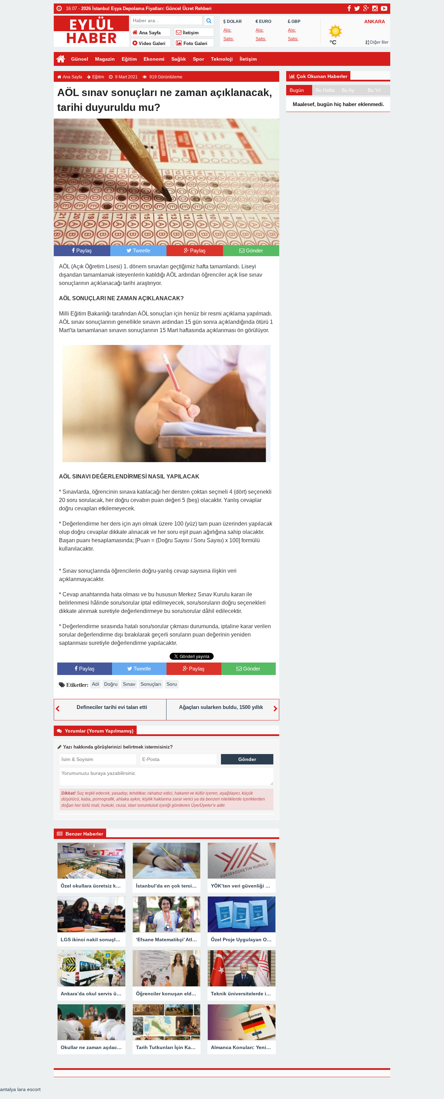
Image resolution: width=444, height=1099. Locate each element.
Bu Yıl (374, 90)
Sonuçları (150, 684)
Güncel (79, 59)
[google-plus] (366, 8)
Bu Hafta (325, 90)
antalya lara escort (20, 1089)
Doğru (111, 684)
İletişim (190, 33)
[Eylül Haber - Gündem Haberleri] (91, 30)
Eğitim (129, 59)
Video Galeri (151, 43)
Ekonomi (154, 59)
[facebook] (349, 8)
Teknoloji (222, 59)
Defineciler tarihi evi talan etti (112, 707)
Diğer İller (378, 42)
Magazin (105, 59)
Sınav (129, 684)
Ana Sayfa (149, 33)
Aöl (95, 684)
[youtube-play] (384, 8)
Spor (198, 59)
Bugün (297, 90)
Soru (171, 684)
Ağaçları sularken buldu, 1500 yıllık (221, 707)
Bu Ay (348, 90)
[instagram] (375, 8)
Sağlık (178, 59)
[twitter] (357, 8)
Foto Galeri (194, 43)
